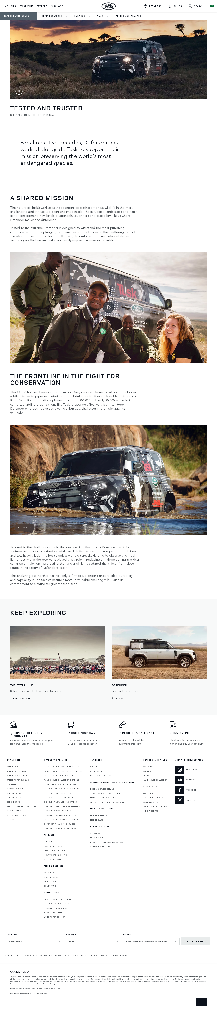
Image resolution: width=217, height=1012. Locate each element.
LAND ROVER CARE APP (101, 775)
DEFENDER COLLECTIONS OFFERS (60, 797)
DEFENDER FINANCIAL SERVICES (59, 824)
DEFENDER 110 (14, 797)
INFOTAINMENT (97, 837)
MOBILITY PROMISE (99, 815)
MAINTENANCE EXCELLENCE (103, 798)
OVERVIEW (49, 873)
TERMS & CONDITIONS (26, 956)
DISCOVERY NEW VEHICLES (57, 908)
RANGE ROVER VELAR (17, 775)
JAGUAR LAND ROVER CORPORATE (117, 956)
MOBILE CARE (96, 820)
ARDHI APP (148, 771)
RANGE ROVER (13, 767)
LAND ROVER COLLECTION (56, 917)
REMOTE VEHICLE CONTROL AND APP (107, 842)
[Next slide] (30, 527)
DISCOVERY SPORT (15, 789)
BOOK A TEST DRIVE (53, 846)
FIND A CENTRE (150, 811)
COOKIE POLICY (80, 956)
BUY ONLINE (50, 842)
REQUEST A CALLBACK (55, 850)
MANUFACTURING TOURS (155, 806)
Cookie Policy (49, 984)
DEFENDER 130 (14, 793)
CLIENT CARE (96, 771)
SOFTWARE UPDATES (100, 846)
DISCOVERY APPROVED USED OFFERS (62, 806)
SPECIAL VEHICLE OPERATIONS (21, 806)
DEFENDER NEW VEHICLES (57, 903)
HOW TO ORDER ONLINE (55, 855)
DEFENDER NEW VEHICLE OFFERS (60, 784)
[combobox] (35, 941)
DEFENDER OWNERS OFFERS (58, 793)
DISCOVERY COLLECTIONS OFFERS (60, 815)
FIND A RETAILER (196, 941)
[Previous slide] (19, 527)
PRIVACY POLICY (62, 956)
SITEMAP (94, 956)
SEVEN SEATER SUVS (17, 815)
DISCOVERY (12, 784)
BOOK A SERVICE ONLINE (102, 789)
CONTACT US (50, 886)
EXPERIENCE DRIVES (153, 798)
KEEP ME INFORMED (53, 859)
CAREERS (9, 956)
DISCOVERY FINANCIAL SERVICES (60, 828)
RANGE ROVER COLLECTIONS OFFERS (61, 780)
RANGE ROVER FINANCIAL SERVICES (61, 819)
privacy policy (174, 981)
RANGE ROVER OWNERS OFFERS (59, 775)
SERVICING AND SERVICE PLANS (105, 793)
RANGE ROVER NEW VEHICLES (58, 899)
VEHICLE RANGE (51, 881)
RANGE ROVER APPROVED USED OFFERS (63, 771)
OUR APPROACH (51, 877)
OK (201, 1002)
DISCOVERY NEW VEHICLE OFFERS (60, 802)
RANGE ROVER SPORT (17, 771)
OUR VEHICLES (14, 811)
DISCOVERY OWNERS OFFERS (58, 811)
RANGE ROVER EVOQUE (18, 780)
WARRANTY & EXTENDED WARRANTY (107, 802)
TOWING (11, 819)
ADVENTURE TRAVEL (153, 802)
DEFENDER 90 (13, 802)
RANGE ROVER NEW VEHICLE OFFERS (62, 767)
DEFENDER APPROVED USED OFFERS (61, 789)
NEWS (146, 775)
